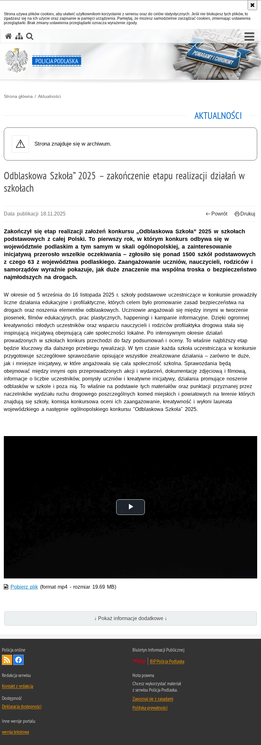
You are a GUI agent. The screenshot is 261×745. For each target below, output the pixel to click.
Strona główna (18, 96)
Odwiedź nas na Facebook (18, 660)
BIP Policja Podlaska (167, 661)
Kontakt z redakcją (17, 686)
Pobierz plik (24, 587)
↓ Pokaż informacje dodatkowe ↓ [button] (130, 618)
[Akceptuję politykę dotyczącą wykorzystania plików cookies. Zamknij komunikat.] (252, 5)
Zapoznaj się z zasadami (152, 698)
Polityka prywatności (149, 707)
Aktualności (49, 96)
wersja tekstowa (15, 731)
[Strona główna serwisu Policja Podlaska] (8, 36)
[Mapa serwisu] (19, 36)
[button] (249, 37)
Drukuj (247, 213)
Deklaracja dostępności (21, 706)
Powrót (219, 213)
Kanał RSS (7, 660)
